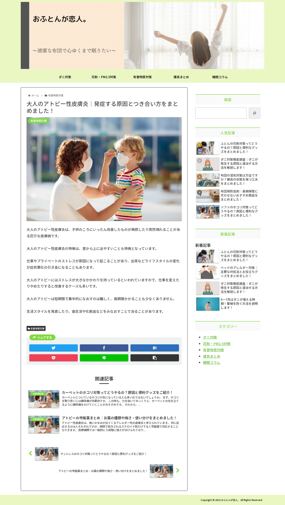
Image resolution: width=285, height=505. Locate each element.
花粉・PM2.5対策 (217, 343)
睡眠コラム (211, 362)
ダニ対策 (210, 337)
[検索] (254, 113)
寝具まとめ (211, 356)
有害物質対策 (37, 328)
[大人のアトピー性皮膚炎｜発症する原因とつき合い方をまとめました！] (154, 347)
